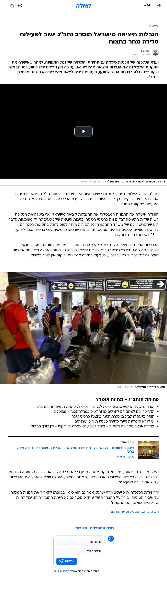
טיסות (130, 512)
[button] (147, 5)
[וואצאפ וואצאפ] (20, 5)
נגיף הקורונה (143, 512)
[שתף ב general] (12, 5)
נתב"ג (155, 512)
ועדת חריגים (118, 512)
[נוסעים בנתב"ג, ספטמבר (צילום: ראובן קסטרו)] (83, 331)
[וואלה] (83, 5)
